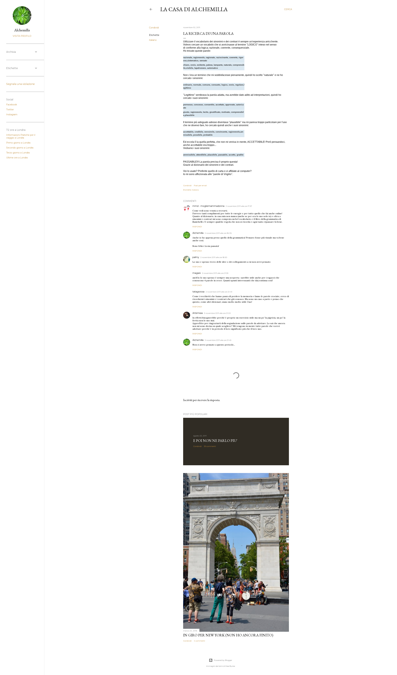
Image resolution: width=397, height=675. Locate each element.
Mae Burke (230, 666)
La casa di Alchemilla (194, 9)
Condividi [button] (154, 27)
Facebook (11, 104)
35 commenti (210, 446)
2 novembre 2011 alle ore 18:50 (213, 257)
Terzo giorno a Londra (18, 152)
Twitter (10, 109)
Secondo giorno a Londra (19, 147)
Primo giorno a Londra (18, 142)
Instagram (11, 114)
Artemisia (197, 313)
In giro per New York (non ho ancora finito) (228, 635)
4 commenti (199, 641)
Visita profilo (22, 36)
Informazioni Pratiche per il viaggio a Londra (20, 136)
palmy (195, 257)
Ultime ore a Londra (17, 157)
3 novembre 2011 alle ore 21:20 (217, 313)
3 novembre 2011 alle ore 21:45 (218, 340)
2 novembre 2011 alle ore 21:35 (215, 273)
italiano (153, 40)
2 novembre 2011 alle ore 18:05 (218, 233)
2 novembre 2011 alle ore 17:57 (239, 206)
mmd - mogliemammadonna (208, 206)
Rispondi (197, 226)
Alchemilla (197, 233)
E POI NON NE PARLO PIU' (215, 440)
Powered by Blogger (223, 660)
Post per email (200, 185)
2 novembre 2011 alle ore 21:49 (219, 292)
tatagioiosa (198, 291)
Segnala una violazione (20, 84)
